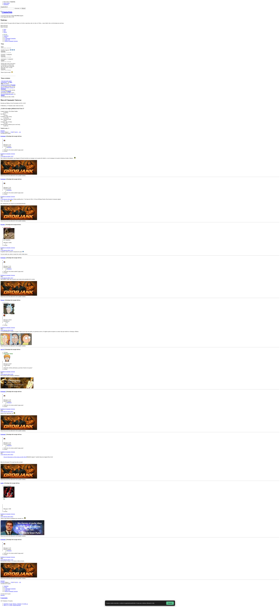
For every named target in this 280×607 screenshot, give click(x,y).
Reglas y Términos (17, 603)
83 (17, 132)
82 (15, 132)
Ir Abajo (2, 132)
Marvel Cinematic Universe (7, 87)
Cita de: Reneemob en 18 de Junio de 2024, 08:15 (15, 457)
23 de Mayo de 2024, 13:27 (7, 156)
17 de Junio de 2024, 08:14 (7, 199)
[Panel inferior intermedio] (6, 34)
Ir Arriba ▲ (25, 603)
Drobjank (3, 51)
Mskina (9, 91)
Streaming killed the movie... (7, 94)
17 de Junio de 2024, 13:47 (7, 250)
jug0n (2, 483)
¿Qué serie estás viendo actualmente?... (6, 81)
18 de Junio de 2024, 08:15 (7, 411)
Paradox (13, 85)
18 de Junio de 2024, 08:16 (7, 454)
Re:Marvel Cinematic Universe (8, 153)
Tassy (2, 46)
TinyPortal (6, 603)
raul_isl (2, 349)
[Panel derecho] (5, 34)
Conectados (4, 598)
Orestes (2, 60)
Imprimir (3, 130)
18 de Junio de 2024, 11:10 (7, 559)
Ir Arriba (3, 582)
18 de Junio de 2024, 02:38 (7, 374)
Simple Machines (17, 605)
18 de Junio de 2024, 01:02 (7, 330)
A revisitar (3, 91)
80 (12, 132)
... (10, 132)
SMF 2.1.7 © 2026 (8, 605)
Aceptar (170, 603)
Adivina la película (5, 85)
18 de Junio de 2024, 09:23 (7, 516)
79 (11, 132)
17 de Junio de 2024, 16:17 (7, 278)
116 (20, 132)
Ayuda (10, 603)
